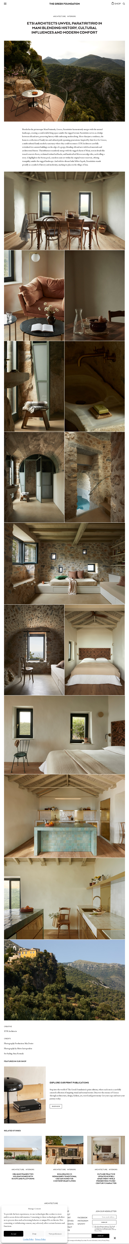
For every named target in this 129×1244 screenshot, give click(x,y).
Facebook (82, 1218)
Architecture (59, 16)
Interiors (71, 16)
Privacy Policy (40, 1239)
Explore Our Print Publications (69, 1082)
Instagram (83, 1221)
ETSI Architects (10, 1031)
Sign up (104, 1222)
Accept (13, 1234)
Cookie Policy (28, 1239)
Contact (68, 1227)
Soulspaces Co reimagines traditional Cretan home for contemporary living (64, 1177)
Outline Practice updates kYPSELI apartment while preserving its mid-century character (106, 1178)
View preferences (55, 1234)
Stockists (69, 1224)
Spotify (81, 1224)
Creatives (69, 1221)
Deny (34, 1234)
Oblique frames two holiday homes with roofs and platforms (23, 1176)
